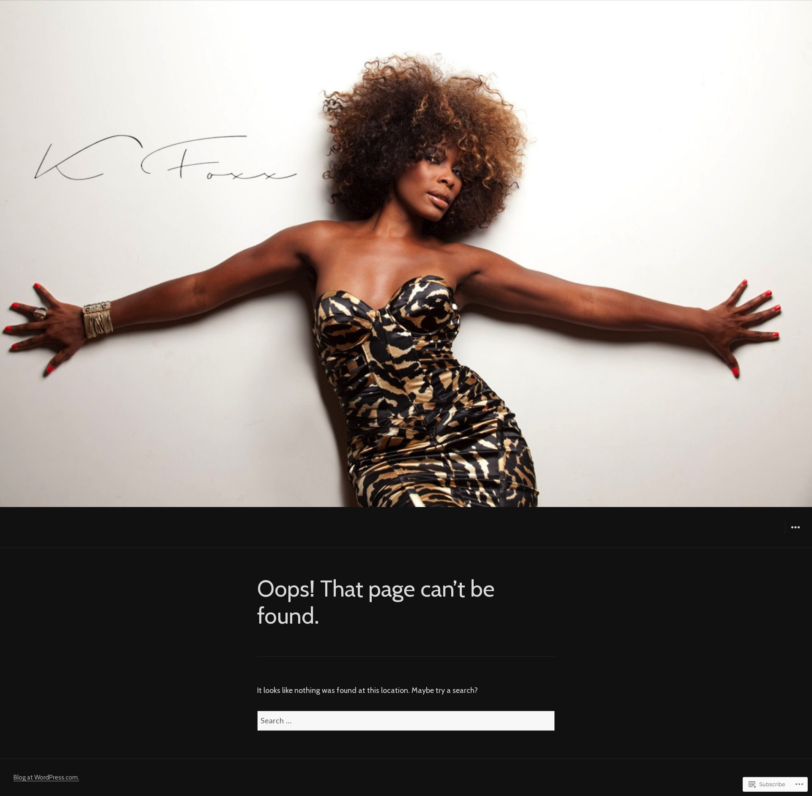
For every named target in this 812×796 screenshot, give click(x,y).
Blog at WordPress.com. (46, 777)
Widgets (795, 533)
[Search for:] (406, 720)
